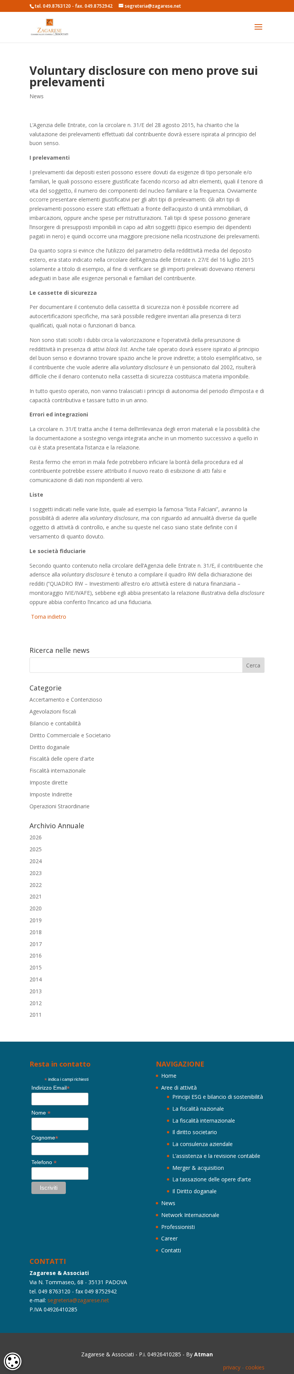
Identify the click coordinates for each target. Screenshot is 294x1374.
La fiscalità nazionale (198, 1108)
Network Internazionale (190, 1215)
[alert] (12, 1361)
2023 (35, 873)
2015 (35, 967)
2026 (35, 837)
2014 (35, 979)
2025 (35, 849)
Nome (41, 1112)
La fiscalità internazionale (203, 1120)
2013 (35, 991)
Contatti (171, 1250)
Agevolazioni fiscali (52, 711)
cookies (255, 1367)
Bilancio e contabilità (55, 723)
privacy (231, 1367)
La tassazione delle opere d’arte (211, 1179)
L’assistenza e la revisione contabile (216, 1155)
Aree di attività (179, 1087)
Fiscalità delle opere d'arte (61, 758)
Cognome (44, 1137)
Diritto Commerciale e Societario (70, 735)
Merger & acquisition (198, 1167)
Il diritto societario (194, 1132)
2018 (35, 932)
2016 (35, 955)
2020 (35, 908)
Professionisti (178, 1226)
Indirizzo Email (50, 1088)
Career (169, 1238)
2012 (35, 1003)
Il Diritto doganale (194, 1191)
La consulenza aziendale (202, 1144)
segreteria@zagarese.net (78, 1300)
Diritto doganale (49, 747)
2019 (35, 920)
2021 (35, 896)
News (36, 96)
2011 (35, 1014)
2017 (35, 944)
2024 (35, 861)
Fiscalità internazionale (57, 770)
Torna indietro (47, 616)
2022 (35, 884)
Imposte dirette (48, 782)
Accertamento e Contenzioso (65, 699)
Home (168, 1075)
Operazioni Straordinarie (59, 806)
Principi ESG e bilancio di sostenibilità (217, 1096)
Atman (203, 1354)
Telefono (44, 1162)
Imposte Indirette (50, 794)
